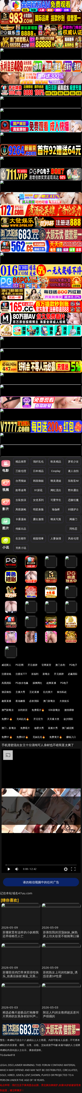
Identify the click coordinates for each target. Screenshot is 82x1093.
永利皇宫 (23, 710)
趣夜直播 (6, 701)
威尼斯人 (6, 665)
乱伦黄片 (48, 692)
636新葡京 (54, 710)
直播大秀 (53, 728)
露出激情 (38, 519)
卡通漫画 (21, 519)
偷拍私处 (62, 692)
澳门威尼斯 (68, 728)
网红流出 (56, 490)
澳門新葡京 (8, 710)
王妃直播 (34, 692)
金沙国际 (68, 719)
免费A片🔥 (22, 737)
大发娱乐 (64, 701)
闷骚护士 (73, 509)
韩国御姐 (38, 481)
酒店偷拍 (6, 692)
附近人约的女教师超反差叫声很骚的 (61, 1014)
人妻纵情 (56, 538)
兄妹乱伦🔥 (39, 737)
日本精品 (38, 471)
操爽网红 (37, 683)
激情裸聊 (69, 710)
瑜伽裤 (56, 509)
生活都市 (21, 538)
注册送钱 (6, 674)
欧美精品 (56, 461)
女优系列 (38, 500)
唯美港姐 (56, 481)
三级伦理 (21, 471)
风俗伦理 (73, 538)
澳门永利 (60, 665)
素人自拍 (73, 471)
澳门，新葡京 (9, 728)
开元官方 (38, 719)
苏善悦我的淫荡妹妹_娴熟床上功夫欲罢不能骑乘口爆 (61, 934)
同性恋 (73, 528)
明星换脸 (38, 509)
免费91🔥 (7, 737)
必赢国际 (73, 674)
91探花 (38, 490)
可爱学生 (56, 500)
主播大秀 (20, 692)
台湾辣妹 (21, 481)
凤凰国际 (6, 683)
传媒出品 (21, 528)
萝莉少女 (73, 461)
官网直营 (46, 665)
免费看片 (25, 728)
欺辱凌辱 (21, 490)
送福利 (34, 674)
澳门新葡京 (49, 701)
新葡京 (46, 674)
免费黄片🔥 (55, 737)
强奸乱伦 (38, 461)
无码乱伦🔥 (23, 719)
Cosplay (56, 471)
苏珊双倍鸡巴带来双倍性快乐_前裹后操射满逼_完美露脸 (21, 976)
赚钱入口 (71, 737)
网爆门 (73, 519)
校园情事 (38, 538)
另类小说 (21, 548)
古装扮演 (21, 500)
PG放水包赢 (22, 683)
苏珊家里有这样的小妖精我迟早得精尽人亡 (21, 934)
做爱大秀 (39, 728)
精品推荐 (21, 461)
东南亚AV (73, 481)
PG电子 (73, 665)
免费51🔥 (7, 719)
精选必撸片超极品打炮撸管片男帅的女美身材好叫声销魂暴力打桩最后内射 (21, 1016)
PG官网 (20, 665)
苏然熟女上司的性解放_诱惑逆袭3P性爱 (60, 974)
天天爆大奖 (53, 719)
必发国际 (34, 701)
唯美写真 (56, 519)
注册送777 (21, 674)
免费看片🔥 (38, 710)
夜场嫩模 (20, 701)
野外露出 (73, 490)
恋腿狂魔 (73, 500)
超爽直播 (51, 683)
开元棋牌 (32, 665)
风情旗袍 (21, 509)
